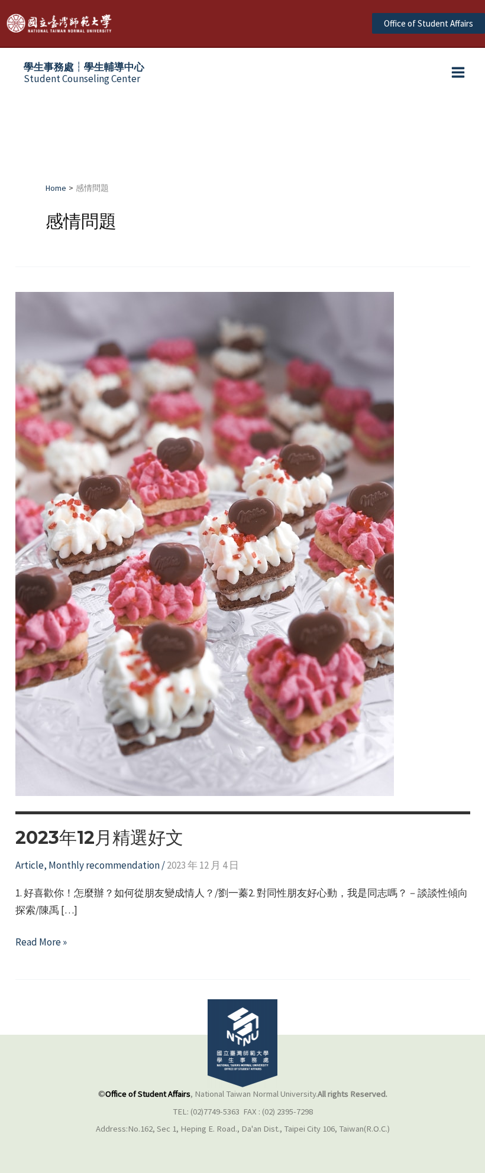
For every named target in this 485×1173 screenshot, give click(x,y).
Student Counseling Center (84, 72)
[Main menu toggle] (459, 73)
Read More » (41, 943)
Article (29, 865)
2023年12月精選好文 (99, 838)
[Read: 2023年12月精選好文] (204, 543)
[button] (428, 23)
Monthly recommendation (104, 865)
